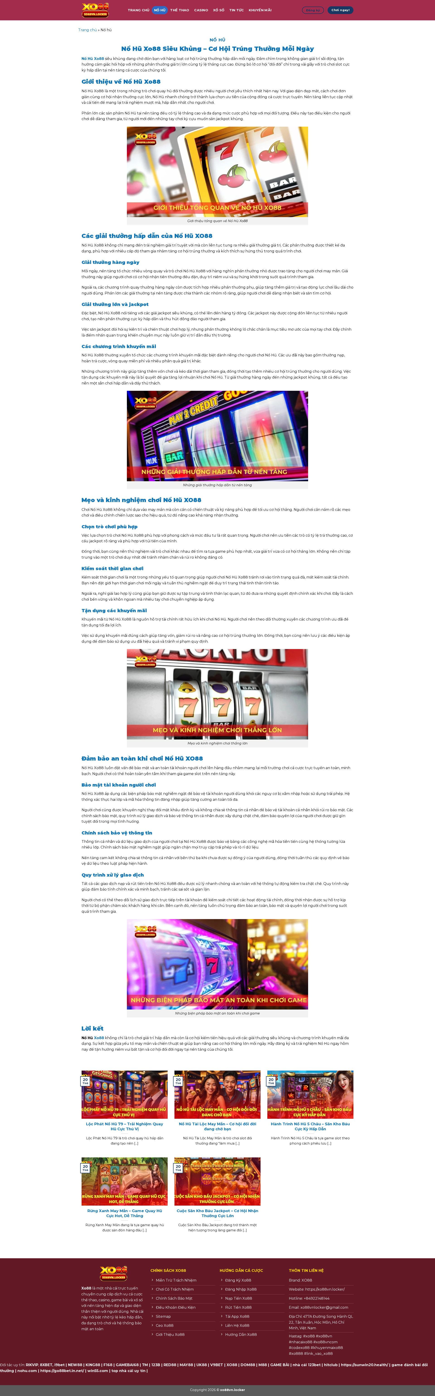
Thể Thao (179, 10)
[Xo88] (100, 10)
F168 (108, 1365)
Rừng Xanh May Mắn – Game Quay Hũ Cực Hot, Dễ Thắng (124, 1213)
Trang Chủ (139, 10)
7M (145, 1365)
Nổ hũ (159, 10)
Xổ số (218, 10)
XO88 (232, 1365)
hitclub (331, 1365)
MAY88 (186, 1365)
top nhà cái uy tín (128, 1371)
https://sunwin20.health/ (364, 1365)
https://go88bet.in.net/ (62, 1371)
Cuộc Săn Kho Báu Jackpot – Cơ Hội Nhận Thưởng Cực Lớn (217, 1213)
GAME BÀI (279, 1365)
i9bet (59, 1365)
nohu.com (27, 1371)
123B (155, 1365)
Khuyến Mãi (260, 10)
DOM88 (248, 1365)
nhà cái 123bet (307, 1365)
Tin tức (236, 10)
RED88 (170, 1365)
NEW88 (75, 1365)
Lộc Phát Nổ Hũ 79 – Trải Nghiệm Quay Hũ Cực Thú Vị (124, 1126)
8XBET (46, 1365)
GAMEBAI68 (127, 1365)
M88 (263, 1365)
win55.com (97, 1371)
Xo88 (99, 1038)
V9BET (216, 1365)
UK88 (201, 1365)
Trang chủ (87, 30)
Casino (201, 10)
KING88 (93, 1365)
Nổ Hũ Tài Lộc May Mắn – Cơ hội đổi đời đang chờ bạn (217, 1126)
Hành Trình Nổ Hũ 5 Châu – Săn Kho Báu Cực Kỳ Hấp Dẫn (310, 1126)
